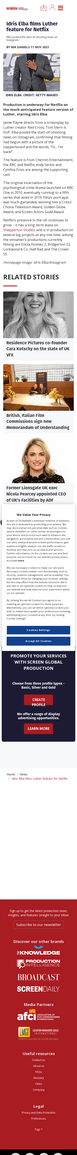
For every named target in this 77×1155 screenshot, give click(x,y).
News (24, 774)
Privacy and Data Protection (38, 1112)
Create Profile (38, 701)
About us (38, 1066)
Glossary (38, 1078)
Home (11, 774)
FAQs (38, 1072)
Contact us (38, 1060)
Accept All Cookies (38, 641)
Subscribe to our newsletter (38, 924)
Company (38, 1090)
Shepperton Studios (19, 230)
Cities (38, 1084)
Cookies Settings (38, 630)
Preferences (38, 1118)
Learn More (38, 728)
